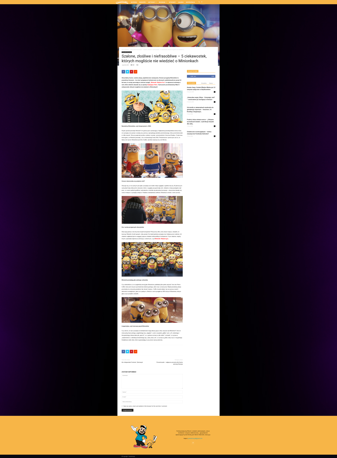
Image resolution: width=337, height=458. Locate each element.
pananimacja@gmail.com (195, 438)
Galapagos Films (152, 84)
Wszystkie (204, 83)
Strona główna (125, 49)
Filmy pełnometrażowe (136, 49)
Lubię (212, 76)
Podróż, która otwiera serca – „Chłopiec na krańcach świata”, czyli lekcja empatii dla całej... (200, 122)
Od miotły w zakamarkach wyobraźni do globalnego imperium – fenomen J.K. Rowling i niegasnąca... (200, 110)
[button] (199, 2)
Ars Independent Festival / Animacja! (132, 362)
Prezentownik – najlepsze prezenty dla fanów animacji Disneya (170, 363)
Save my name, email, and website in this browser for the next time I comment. (145, 406)
